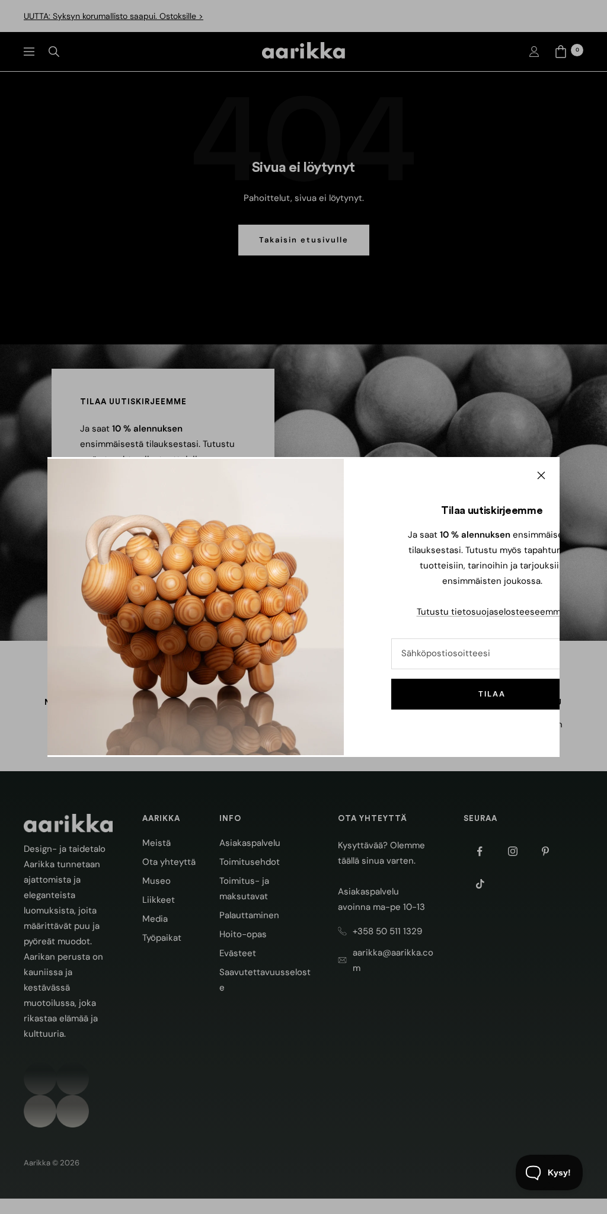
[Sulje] (541, 475)
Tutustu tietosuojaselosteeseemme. (492, 612)
